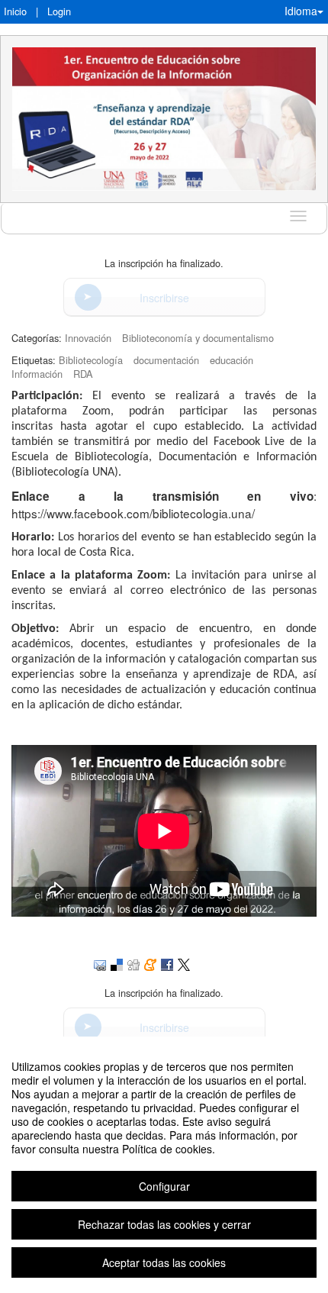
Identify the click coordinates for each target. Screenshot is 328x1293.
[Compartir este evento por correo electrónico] (100, 963)
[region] (164, 1165)
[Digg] (133, 963)
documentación (166, 360)
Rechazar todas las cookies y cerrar (164, 1224)
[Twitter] (184, 963)
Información (37, 373)
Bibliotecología (91, 360)
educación (231, 360)
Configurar (164, 1186)
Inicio (15, 11)
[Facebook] (167, 963)
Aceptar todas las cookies (164, 1262)
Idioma (301, 10)
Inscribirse (164, 297)
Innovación (88, 338)
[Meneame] (150, 963)
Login (59, 11)
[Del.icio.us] (117, 963)
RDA (83, 373)
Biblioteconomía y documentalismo (198, 338)
